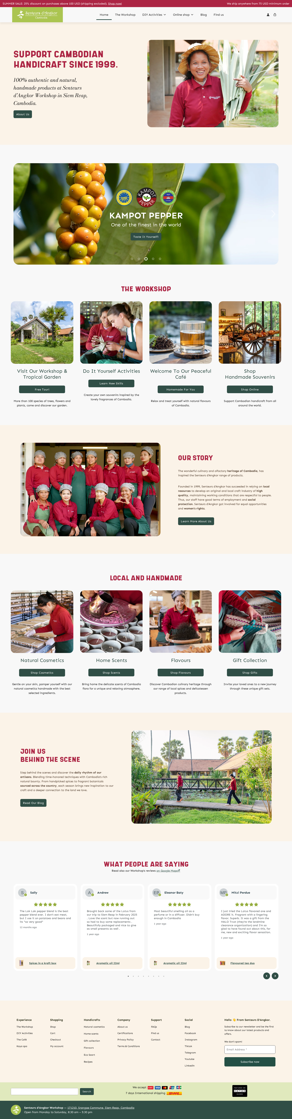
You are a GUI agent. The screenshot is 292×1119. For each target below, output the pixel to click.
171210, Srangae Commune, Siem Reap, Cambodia (100, 1107)
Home (104, 15)
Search (87, 1091)
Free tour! (42, 389)
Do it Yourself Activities (111, 371)
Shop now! (115, 3)
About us (22, 114)
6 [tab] (153, 976)
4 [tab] (143, 976)
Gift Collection (250, 660)
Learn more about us (196, 521)
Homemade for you (180, 389)
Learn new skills (111, 383)
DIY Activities (152, 15)
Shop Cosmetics (42, 672)
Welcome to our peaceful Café (180, 374)
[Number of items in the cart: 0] (274, 14)
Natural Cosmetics (42, 660)
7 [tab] (158, 976)
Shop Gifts (249, 672)
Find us (219, 15)
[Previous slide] (19, 214)
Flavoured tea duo (242, 963)
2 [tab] (133, 976)
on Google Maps (167, 870)
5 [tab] (148, 976)
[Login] (267, 14)
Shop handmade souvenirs (250, 374)
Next (275, 976)
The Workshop (125, 15)
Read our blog (33, 803)
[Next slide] (273, 214)
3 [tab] (138, 976)
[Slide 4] (153, 258)
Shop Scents (111, 672)
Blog (203, 15)
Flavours (180, 660)
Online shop (181, 15)
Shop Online (250, 389)
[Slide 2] (139, 258)
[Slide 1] (132, 258)
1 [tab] (128, 976)
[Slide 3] (146, 259)
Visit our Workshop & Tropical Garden (42, 374)
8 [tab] (163, 976)
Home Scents (111, 660)
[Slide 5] (160, 258)
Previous (266, 976)
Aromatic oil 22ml (107, 963)
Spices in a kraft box (42, 963)
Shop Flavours (181, 672)
